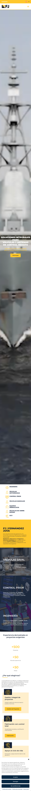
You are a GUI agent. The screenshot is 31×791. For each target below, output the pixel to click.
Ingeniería (10, 615)
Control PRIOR (15, 496)
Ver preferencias (15, 786)
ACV (10, 515)
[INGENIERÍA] (7, 487)
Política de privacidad (17, 789)
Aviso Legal (26, 789)
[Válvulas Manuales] (7, 502)
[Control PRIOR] (7, 497)
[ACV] (7, 516)
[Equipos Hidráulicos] (7, 506)
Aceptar (15, 777)
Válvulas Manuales (17, 501)
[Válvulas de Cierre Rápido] (7, 511)
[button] (28, 759)
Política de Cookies (6, 789)
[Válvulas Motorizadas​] (7, 492)
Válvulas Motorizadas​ (14, 492)
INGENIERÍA (13, 486)
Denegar (15, 781)
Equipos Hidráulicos (14, 506)
